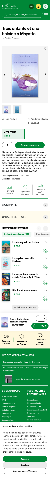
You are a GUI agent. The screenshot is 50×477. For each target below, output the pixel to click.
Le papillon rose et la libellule (23, 260)
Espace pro (6, 417)
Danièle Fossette (12, 38)
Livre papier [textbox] (18, 324)
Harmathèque (32, 400)
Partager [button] (35, 123)
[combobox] (20, 324)
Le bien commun (34, 420)
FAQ (4, 400)
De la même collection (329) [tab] (16, 234)
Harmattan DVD (34, 403)
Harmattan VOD (34, 406)
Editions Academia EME (37, 410)
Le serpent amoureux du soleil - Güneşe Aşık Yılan (26, 276)
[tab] (13, 134)
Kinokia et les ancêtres (24, 290)
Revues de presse (9, 407)
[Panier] (45, 6)
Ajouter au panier (30, 145)
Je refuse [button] (25, 465)
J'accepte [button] (25, 459)
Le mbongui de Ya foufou (25, 242)
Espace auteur (8, 420)
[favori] (45, 242)
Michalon (31, 416)
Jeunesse (16, 179)
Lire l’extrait (11, 119)
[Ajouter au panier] (45, 250)
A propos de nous (9, 397)
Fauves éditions (33, 413)
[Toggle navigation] (46, 15)
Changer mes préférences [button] (25, 471)
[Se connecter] (38, 6)
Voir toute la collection (26, 307)
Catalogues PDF (8, 403)
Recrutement (7, 413)
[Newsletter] (31, 6)
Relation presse (8, 410)
